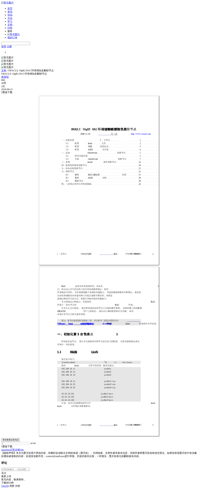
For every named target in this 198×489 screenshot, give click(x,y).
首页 (9, 8)
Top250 (5, 486)
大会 (9, 18)
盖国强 (5, 77)
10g (22, 449)
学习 (9, 21)
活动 (9, 15)
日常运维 (15, 449)
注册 (9, 46)
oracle (4, 449)
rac (8, 449)
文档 (9, 24)
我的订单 (12, 37)
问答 (9, 28)
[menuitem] (102, 8)
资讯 (9, 11)
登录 (3, 46)
